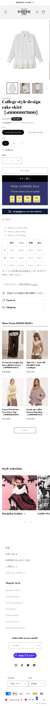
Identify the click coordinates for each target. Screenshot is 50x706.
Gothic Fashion (12, 615)
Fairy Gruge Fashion (14, 603)
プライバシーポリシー (16, 573)
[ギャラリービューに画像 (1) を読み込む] (12, 88)
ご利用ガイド (12, 566)
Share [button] (7, 219)
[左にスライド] (3, 89)
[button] (5, 12)
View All (25, 430)
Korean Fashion (12, 621)
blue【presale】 (36, 133)
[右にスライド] (47, 89)
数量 (4, 155)
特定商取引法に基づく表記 (18, 560)
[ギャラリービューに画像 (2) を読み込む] (24, 88)
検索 (8, 548)
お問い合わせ (12, 554)
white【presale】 (14, 133)
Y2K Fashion (11, 609)
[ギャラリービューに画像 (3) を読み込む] (37, 88)
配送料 (7, 123)
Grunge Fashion (12, 596)
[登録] (38, 645)
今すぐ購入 (25, 178)
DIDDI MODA (6, 98)
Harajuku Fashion (12, 513)
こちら (34, 284)
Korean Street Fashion (15, 628)
